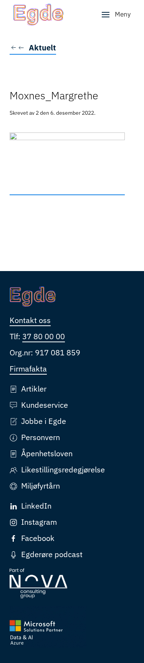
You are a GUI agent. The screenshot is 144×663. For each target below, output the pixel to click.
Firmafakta (28, 368)
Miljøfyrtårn (40, 486)
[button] (116, 14)
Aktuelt (42, 47)
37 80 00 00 (43, 336)
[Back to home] (38, 14)
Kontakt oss (30, 320)
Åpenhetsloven (47, 453)
